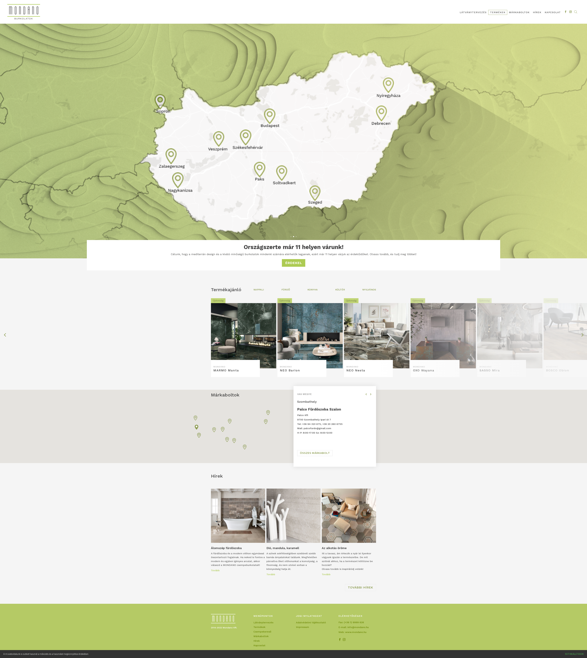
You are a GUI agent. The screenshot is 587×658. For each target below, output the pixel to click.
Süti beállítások (574, 654)
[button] (196, 427)
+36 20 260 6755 (332, 424)
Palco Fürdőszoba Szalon (319, 409)
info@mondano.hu (358, 627)
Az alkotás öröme (349, 534)
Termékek (497, 12)
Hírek (537, 12)
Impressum (302, 627)
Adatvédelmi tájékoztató (311, 622)
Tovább (215, 570)
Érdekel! (293, 263)
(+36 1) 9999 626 (354, 622)
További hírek (360, 587)
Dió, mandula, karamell (293, 534)
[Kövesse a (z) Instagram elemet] (570, 11)
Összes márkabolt (315, 453)
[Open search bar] (575, 11)
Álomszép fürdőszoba (238, 532)
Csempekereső (262, 632)
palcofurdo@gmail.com (317, 428)
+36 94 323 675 (311, 424)
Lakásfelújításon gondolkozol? (293, 247)
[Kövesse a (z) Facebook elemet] (565, 11)
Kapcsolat (553, 12)
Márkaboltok (519, 12)
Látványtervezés (473, 12)
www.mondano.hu (355, 632)
